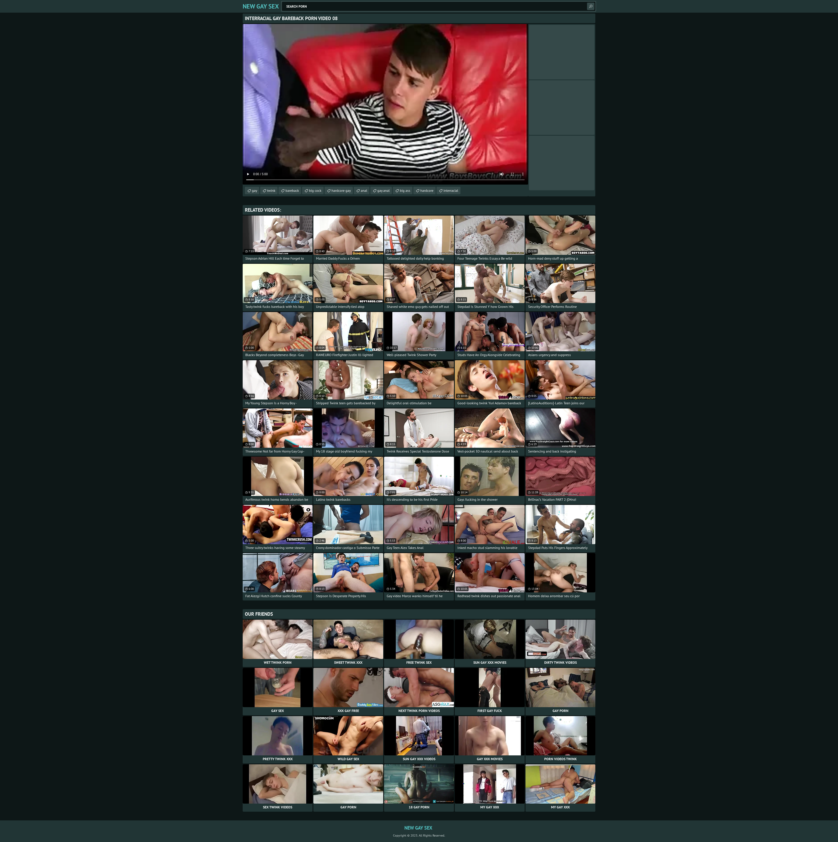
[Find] (590, 6)
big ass (405, 190)
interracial (450, 190)
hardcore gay (341, 190)
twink (271, 190)
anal (364, 190)
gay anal (383, 190)
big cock (315, 190)
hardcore (426, 190)
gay (254, 190)
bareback (292, 190)
